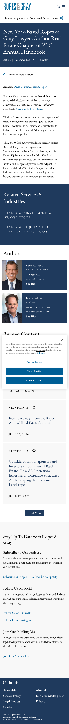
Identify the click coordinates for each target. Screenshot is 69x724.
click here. (40, 353)
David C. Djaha (22, 87)
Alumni (41, 690)
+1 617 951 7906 (43, 307)
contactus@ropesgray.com (36, 278)
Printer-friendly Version (20, 74)
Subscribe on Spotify (45, 577)
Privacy (40, 701)
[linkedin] (11, 683)
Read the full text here (28, 109)
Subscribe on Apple (15, 577)
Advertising (10, 690)
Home (7, 18)
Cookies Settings (34, 362)
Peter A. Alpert (39, 87)
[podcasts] (16, 683)
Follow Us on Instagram (18, 620)
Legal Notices (11, 701)
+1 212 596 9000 (33, 274)
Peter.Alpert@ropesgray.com (37, 311)
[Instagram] (5, 683)
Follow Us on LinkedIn (17, 613)
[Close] (62, 340)
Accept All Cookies (34, 380)
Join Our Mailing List (16, 656)
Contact (8, 707)
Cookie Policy (12, 696)
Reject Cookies (34, 371)
